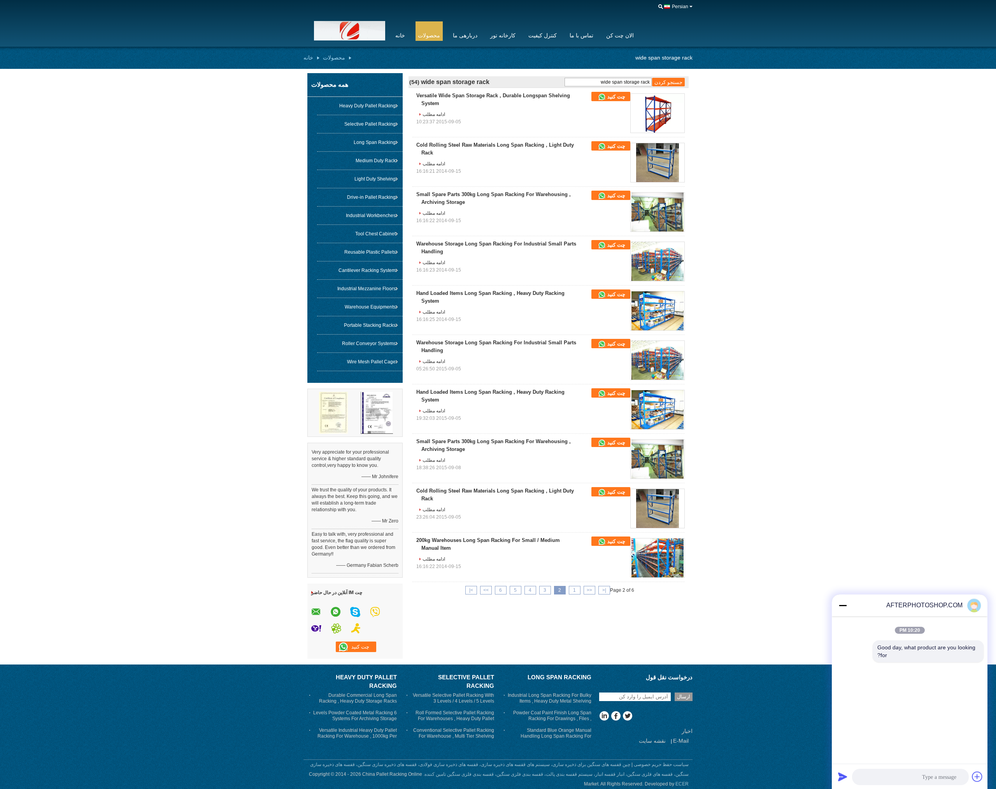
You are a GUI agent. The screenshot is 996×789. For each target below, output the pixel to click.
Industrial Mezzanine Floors (366, 288)
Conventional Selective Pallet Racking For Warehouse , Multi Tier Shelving (453, 733)
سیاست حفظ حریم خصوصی (661, 764)
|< (604, 590)
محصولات (429, 35)
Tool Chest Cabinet (375, 234)
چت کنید (615, 97)
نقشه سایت (652, 741)
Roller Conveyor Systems (369, 343)
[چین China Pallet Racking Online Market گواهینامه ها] (333, 412)
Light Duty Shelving (375, 179)
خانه (400, 35)
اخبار (687, 731)
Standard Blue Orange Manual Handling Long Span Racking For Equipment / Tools (556, 736)
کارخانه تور (503, 35)
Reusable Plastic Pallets (370, 252)
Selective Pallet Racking (370, 124)
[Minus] (842, 605)
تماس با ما (581, 35)
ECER (682, 784)
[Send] (842, 776)
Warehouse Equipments (370, 307)
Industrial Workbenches (371, 215)
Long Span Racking (375, 142)
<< (589, 590)
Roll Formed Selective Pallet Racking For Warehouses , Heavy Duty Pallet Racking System (455, 718)
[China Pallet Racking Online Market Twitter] (627, 716)
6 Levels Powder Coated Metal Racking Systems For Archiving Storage (355, 715)
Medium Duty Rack (376, 160)
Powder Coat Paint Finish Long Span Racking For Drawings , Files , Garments (552, 718)
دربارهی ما (465, 35)
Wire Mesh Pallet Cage (371, 362)
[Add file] (977, 776)
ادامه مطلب (434, 114)
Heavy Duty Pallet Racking (367, 106)
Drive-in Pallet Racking (371, 197)
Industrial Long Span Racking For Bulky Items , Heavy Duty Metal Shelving (549, 698)
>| (471, 590)
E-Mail (681, 741)
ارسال (683, 697)
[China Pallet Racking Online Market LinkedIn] (604, 716)
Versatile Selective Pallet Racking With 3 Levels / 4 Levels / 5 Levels (453, 698)
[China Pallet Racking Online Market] (344, 30)
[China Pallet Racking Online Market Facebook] (616, 716)
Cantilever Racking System (367, 270)
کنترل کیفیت (542, 35)
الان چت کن (620, 35)
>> (486, 590)
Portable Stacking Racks (370, 325)
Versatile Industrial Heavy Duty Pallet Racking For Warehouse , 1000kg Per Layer (357, 736)
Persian (680, 6)
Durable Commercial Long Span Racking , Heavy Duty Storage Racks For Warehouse (358, 701)
